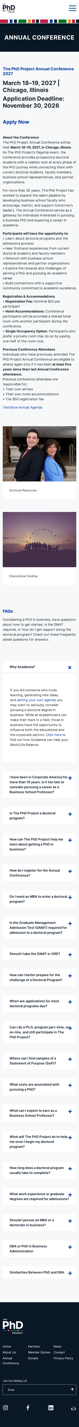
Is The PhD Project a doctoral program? (32, 815)
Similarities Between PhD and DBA (37, 1272)
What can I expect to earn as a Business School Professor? (33, 1113)
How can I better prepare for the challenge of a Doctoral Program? (36, 977)
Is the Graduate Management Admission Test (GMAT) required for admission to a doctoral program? (38, 928)
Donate (33, 1358)
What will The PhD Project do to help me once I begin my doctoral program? (38, 1142)
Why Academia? (22, 667)
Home (7, 1346)
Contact (59, 1352)
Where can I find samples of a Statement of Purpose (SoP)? (33, 1060)
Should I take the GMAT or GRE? (35, 954)
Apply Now (16, 122)
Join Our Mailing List (15, 1380)
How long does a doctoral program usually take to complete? (37, 1170)
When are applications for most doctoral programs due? (34, 1003)
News (57, 1346)
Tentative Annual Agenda (22, 407)
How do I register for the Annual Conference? (35, 872)
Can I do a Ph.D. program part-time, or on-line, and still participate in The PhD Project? (39, 1032)
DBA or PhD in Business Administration (28, 1248)
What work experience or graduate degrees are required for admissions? (39, 1196)
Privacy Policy (63, 1358)
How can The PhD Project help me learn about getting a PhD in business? (36, 844)
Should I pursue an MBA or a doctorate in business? (32, 1222)
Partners (34, 1346)
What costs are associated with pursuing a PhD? (34, 1086)
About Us (9, 1352)
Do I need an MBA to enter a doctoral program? (38, 899)
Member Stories (39, 1352)
